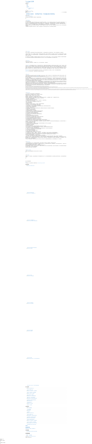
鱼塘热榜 (28, 6)
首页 (27, 4)
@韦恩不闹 (28, 60)
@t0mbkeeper (28, 141)
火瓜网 (32, 1)
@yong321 (28, 74)
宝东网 (27, 435)
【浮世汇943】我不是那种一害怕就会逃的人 (32, 247)
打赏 (26, 162)
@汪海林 (28, 65)
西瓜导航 (30, 435)
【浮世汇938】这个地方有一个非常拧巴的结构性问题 (33, 385)
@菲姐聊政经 (28, 20)
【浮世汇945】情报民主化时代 (30, 192)
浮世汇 (31, 11)
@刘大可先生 (28, 92)
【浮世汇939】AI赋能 (29, 357)
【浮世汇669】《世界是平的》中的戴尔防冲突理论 (40, 14)
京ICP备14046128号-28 (33, 436)
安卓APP (29, 8)
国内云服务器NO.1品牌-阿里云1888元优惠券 (32, 431)
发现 (27, 5)
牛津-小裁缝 (28, 51)
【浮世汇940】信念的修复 (30, 330)
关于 (27, 7)
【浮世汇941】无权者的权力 (30, 302)
